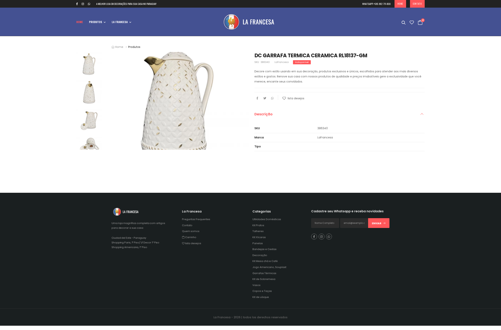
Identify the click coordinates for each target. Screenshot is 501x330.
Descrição (263, 114)
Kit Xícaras (259, 237)
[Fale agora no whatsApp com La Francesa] (91, 4)
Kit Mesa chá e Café (265, 261)
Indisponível (302, 62)
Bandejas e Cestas (264, 249)
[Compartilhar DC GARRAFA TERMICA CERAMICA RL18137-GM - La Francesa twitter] (265, 98)
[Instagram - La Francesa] (83, 4)
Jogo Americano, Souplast (269, 267)
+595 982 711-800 (376, 3)
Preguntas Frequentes (196, 219)
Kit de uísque (260, 297)
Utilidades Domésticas (266, 219)
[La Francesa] (250, 21)
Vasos (256, 285)
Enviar (376, 223)
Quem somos (190, 231)
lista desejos (193, 243)
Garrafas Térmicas (264, 273)
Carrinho (190, 237)
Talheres (258, 231)
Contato (417, 3)
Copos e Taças (262, 291)
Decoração (259, 255)
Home (400, 3)
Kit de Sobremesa (263, 279)
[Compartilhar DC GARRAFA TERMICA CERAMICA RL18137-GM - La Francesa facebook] (257, 98)
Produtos (95, 22)
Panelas (257, 243)
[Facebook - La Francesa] (77, 4)
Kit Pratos (258, 225)
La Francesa (120, 22)
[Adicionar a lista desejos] (284, 99)
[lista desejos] (412, 22)
